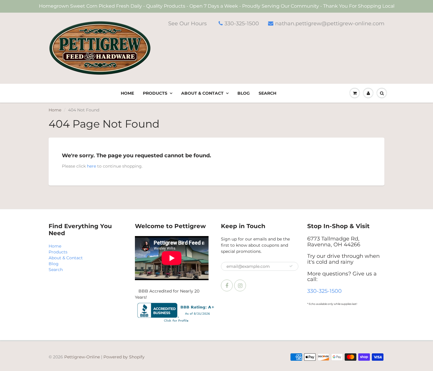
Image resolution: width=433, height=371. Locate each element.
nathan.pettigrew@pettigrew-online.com (329, 23)
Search (267, 93)
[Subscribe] (291, 266)
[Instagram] (240, 285)
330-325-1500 (241, 23)
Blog (243, 93)
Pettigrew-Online (82, 357)
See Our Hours (187, 23)
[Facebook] (227, 285)
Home (127, 93)
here (91, 166)
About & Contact (202, 93)
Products (155, 93)
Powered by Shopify (124, 357)
